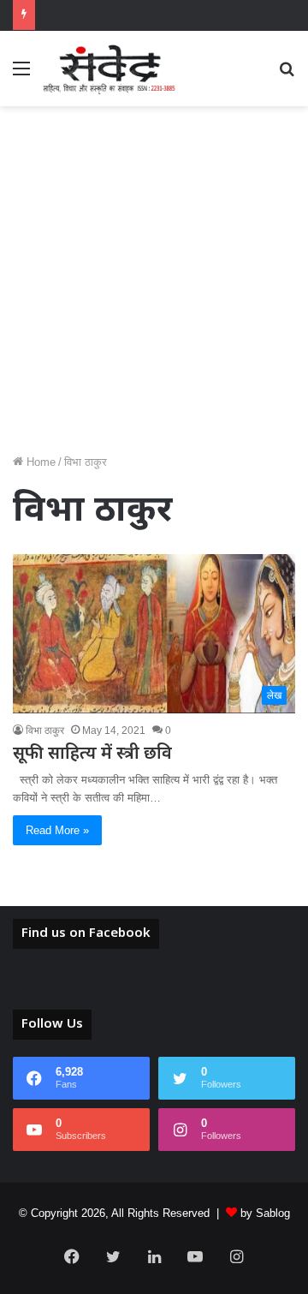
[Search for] (286, 75)
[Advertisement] (154, 286)
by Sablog (265, 1213)
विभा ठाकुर (45, 730)
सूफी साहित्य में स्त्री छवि (92, 754)
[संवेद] (109, 68)
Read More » (57, 830)
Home (39, 462)
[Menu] (21, 75)
